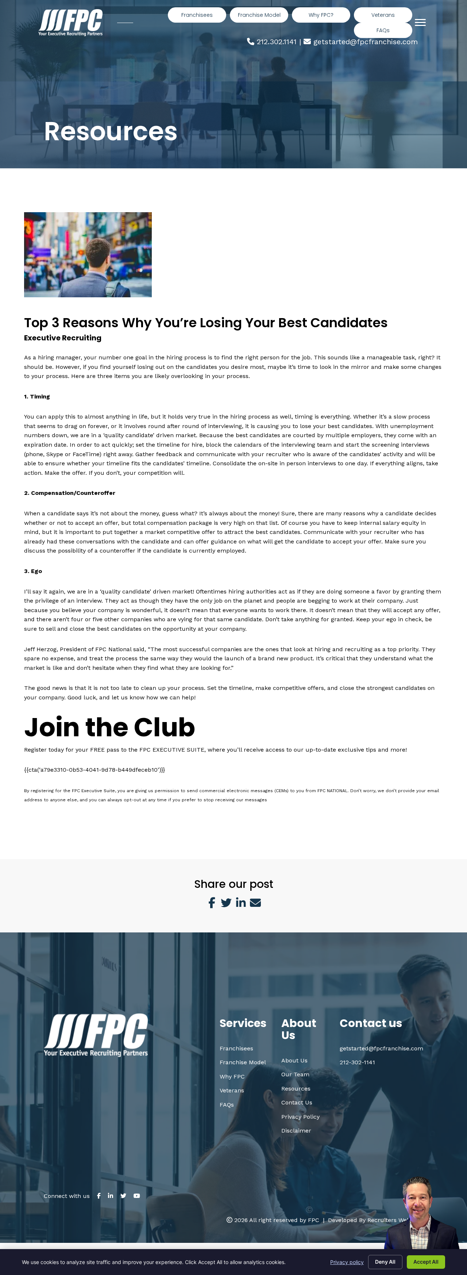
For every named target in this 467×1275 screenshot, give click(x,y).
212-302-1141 (357, 1062)
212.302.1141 (277, 41)
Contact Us (296, 1102)
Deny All (385, 1262)
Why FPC (232, 1076)
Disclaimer (296, 1130)
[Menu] (420, 22)
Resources (295, 1088)
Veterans (232, 1090)
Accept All (426, 1262)
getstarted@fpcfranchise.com (365, 41)
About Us (294, 1060)
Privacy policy (347, 1262)
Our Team (295, 1074)
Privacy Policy (300, 1116)
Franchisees (236, 1048)
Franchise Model (243, 1062)
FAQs (227, 1104)
